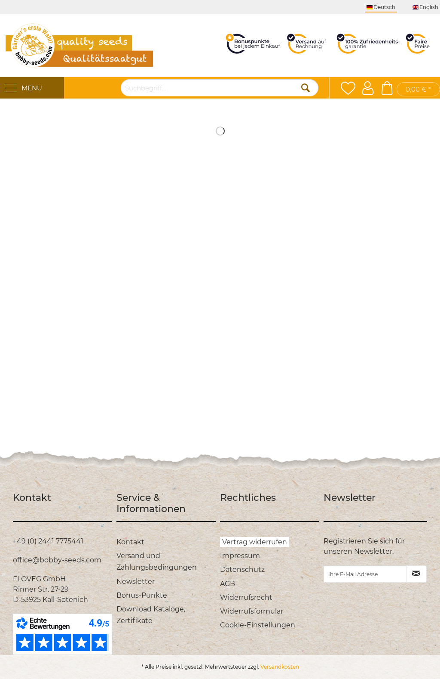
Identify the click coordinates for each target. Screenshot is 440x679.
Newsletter (135, 581)
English (428, 7)
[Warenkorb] (387, 88)
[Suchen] (305, 87)
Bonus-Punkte (141, 595)
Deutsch (384, 7)
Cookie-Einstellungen (257, 625)
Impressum (240, 556)
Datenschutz (242, 569)
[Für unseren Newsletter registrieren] (416, 574)
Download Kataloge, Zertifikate (150, 615)
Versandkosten (279, 667)
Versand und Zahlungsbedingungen (156, 561)
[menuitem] (166, 542)
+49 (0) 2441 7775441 (48, 541)
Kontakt (130, 542)
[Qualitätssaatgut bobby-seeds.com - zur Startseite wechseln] (79, 45)
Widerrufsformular (251, 611)
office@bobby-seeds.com (57, 560)
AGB (227, 584)
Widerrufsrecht (246, 597)
